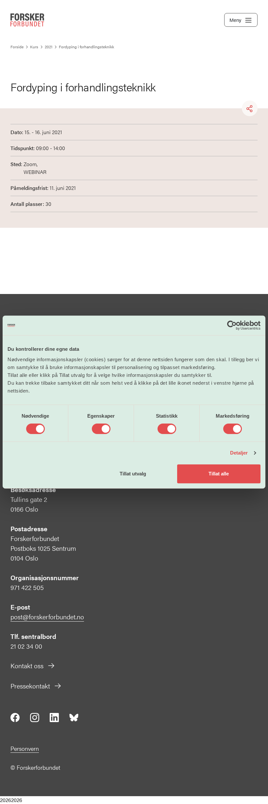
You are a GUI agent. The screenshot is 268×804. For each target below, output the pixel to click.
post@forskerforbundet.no (47, 616)
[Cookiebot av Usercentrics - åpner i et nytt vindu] (231, 325)
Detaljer (239, 453)
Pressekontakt (30, 685)
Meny (235, 19)
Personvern (24, 748)
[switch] (101, 429)
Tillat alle (219, 473)
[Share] (250, 108)
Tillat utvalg (133, 473)
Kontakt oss (26, 665)
